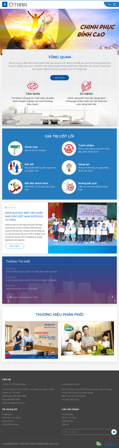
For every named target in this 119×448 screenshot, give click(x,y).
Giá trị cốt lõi (8, 421)
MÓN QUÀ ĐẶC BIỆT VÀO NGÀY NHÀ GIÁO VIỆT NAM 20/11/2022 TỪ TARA (24, 216)
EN (109, 4)
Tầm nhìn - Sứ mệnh (11, 417)
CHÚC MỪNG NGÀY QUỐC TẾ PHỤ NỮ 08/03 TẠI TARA (31, 280)
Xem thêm (15, 246)
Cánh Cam (53, 443)
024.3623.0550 (79, 396)
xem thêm (60, 78)
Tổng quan (7, 414)
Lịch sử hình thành (10, 424)
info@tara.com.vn (16, 403)
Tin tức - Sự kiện (69, 417)
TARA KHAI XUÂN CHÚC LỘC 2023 (21, 288)
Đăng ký (114, 432)
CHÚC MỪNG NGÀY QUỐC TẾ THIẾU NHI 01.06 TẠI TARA (31, 271)
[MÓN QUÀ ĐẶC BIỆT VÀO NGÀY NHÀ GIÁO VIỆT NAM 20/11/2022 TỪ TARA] (82, 228)
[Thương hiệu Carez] (87, 338)
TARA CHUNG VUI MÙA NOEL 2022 (22, 297)
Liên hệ (65, 424)
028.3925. (17, 396)
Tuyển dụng (67, 421)
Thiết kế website (37, 443)
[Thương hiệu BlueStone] (31, 339)
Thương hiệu (67, 414)
